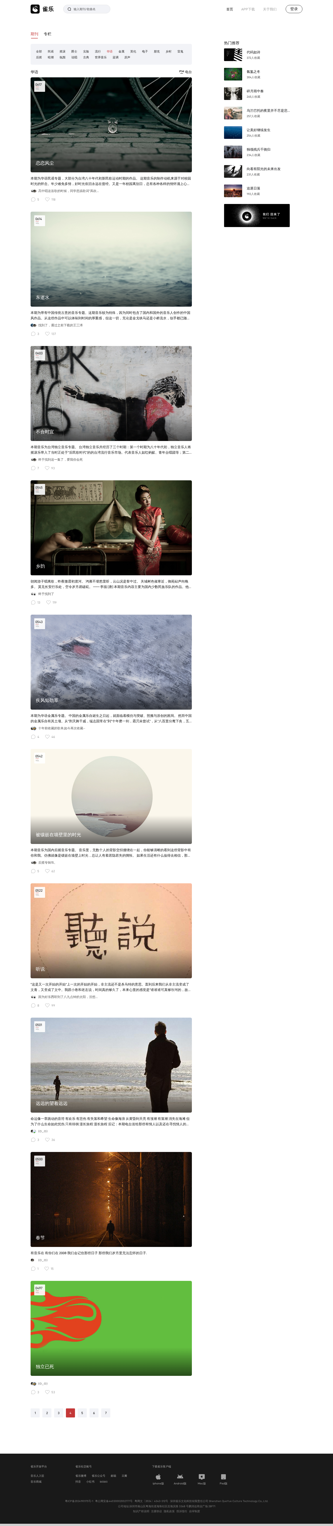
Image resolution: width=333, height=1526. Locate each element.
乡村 (168, 51)
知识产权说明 (141, 1511)
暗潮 (51, 57)
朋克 (157, 51)
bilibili (104, 1481)
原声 (127, 57)
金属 (121, 51)
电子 (145, 51)
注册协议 (156, 1511)
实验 (86, 51)
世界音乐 (101, 57)
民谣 (51, 51)
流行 (98, 51)
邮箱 (113, 1475)
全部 (39, 51)
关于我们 (270, 9)
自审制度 (194, 1511)
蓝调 (115, 57)
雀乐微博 (80, 1475)
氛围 (62, 57)
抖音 (78, 1481)
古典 (86, 57)
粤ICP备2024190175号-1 (79, 1501)
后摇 (39, 57)
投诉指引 (181, 1511)
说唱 (74, 57)
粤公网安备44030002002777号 (114, 1501)
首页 (229, 9)
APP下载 (248, 9)
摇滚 (62, 51)
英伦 (133, 51)
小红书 (90, 1481)
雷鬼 (180, 51)
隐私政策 (169, 1511)
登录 (294, 9)
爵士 (74, 51)
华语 (110, 51)
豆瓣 (124, 1475)
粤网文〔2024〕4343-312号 (151, 1501)
